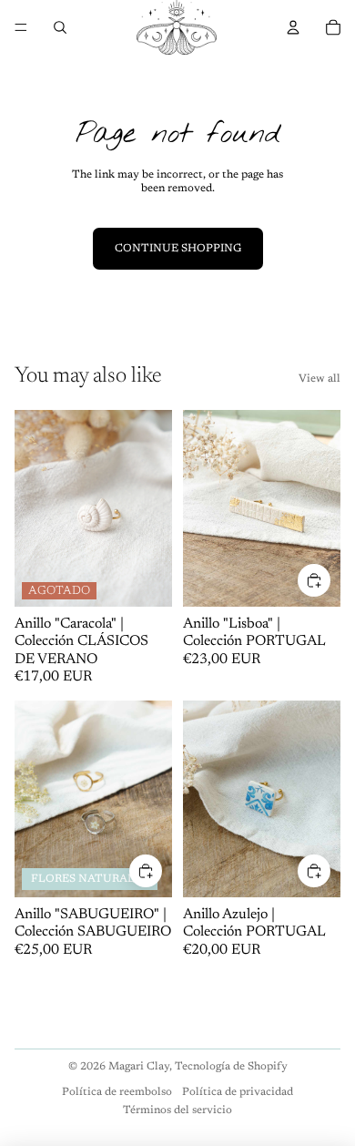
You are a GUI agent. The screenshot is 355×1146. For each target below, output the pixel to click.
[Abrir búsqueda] (60, 27)
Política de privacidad (237, 1092)
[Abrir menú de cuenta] (293, 27)
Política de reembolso (117, 1092)
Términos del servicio (177, 1110)
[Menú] (21, 27)
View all (319, 378)
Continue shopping (178, 248)
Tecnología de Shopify (231, 1066)
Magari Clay (138, 1066)
